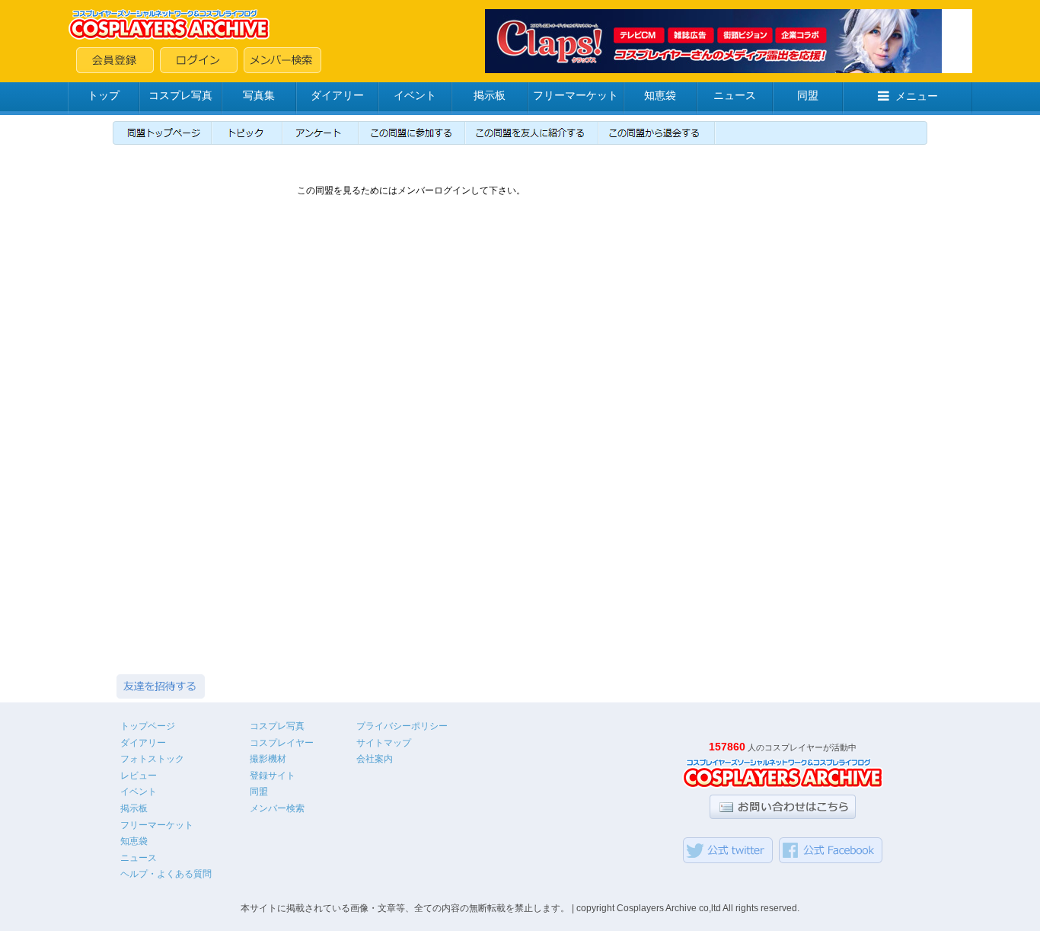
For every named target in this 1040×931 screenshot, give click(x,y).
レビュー (138, 775)
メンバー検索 (277, 808)
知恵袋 (660, 95)
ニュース (734, 95)
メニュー (916, 96)
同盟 (807, 95)
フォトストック (152, 758)
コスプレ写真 (180, 95)
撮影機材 (268, 758)
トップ (104, 95)
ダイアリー (337, 95)
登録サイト (272, 775)
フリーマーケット (575, 95)
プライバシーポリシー (402, 726)
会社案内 (374, 758)
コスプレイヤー (282, 742)
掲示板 (490, 95)
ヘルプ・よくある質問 (166, 874)
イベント (415, 95)
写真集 (259, 95)
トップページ (147, 726)
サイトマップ (383, 742)
